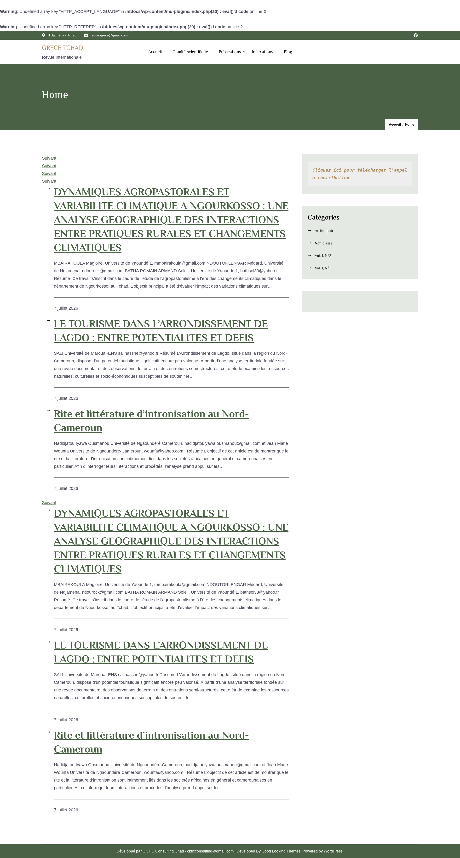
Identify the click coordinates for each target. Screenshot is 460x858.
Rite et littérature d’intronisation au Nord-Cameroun (151, 421)
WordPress (333, 851)
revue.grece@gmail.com (109, 35)
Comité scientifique (190, 51)
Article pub (324, 231)
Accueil (155, 51)
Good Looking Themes (281, 851)
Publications (230, 51)
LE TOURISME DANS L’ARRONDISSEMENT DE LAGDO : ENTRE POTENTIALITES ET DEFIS (161, 330)
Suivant (49, 158)
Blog (288, 51)
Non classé (324, 243)
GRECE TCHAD (62, 47)
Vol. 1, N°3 (323, 268)
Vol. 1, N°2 (323, 256)
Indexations (262, 51)
